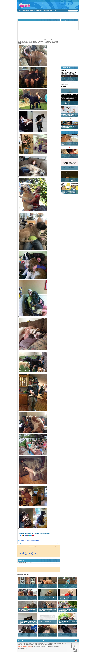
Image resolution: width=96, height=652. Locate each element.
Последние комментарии (51, 10)
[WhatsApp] (28, 535)
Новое (44, 10)
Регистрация (27, 0)
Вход (19, 0)
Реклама (45, 640)
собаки (27, 540)
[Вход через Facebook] (23, 554)
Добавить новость (38, 10)
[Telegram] (31, 535)
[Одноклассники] (22, 535)
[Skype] (30, 535)
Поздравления (73, 28)
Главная (19, 10)
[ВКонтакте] (20, 535)
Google (41, 0)
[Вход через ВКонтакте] (20, 554)
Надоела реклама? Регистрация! (28, 10)
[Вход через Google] (29, 554)
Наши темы (72, 27)
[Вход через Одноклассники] (26, 554)
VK (36, 0)
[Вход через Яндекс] (36, 554)
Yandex (46, 0)
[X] (23, 535)
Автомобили (72, 25)
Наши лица (64, 27)
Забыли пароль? (22, 0)
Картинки (64, 25)
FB (37, 0)
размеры (32, 540)
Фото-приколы (21, 540)
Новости (64, 26)
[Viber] (27, 535)
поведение (37, 540)
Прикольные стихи (73, 26)
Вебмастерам (50, 640)
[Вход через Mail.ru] (32, 554)
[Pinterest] (33, 535)
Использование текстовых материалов (25, 646)
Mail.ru (43, 0)
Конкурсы (64, 28)
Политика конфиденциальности (28, 640)
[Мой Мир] (25, 535)
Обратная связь (39, 640)
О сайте (19, 640)
